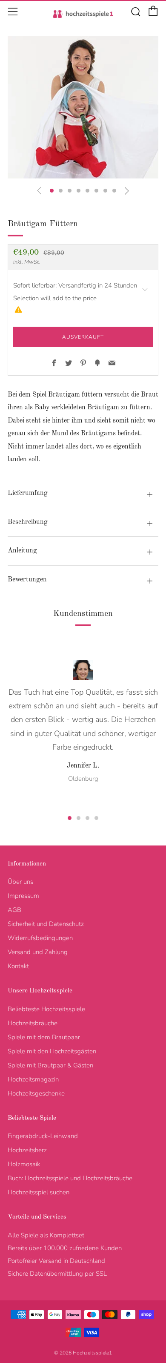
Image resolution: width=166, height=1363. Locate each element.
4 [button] (96, 818)
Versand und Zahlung (38, 952)
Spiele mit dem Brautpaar (44, 1037)
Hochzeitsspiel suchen (38, 1192)
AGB (14, 910)
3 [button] (87, 818)
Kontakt (18, 966)
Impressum (23, 895)
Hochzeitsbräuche (32, 1023)
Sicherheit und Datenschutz (46, 924)
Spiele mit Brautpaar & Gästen (50, 1065)
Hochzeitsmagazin (33, 1079)
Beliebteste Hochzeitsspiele (46, 1009)
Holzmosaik (24, 1164)
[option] (83, 107)
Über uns (20, 881)
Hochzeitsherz (27, 1150)
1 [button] (70, 818)
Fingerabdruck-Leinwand (43, 1136)
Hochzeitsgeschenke (36, 1093)
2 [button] (78, 818)
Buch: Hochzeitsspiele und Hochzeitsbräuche (70, 1178)
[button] (52, 191)
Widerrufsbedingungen (40, 938)
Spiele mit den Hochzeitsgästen (52, 1051)
